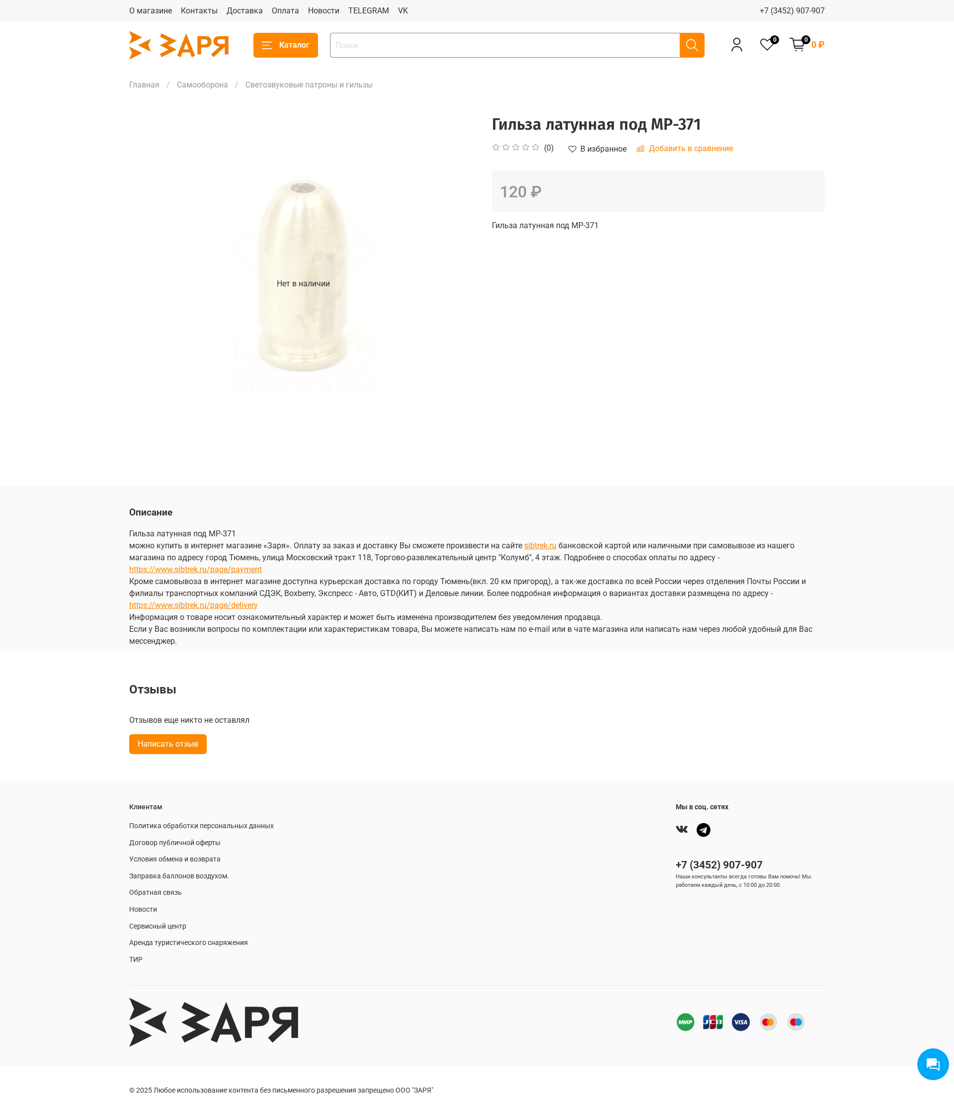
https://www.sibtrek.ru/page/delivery (193, 605)
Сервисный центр (157, 926)
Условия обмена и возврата (175, 859)
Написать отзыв (168, 744)
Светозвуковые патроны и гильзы (309, 84)
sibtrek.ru (540, 545)
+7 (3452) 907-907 (792, 10)
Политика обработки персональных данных (201, 826)
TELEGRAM (368, 10)
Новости (323, 10)
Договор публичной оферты (175, 843)
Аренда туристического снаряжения (188, 943)
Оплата (285, 10)
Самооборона (202, 84)
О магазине (150, 10)
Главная (144, 84)
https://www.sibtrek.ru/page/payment (195, 569)
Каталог (294, 45)
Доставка (245, 10)
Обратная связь (155, 892)
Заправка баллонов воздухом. (179, 876)
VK (403, 10)
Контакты (199, 10)
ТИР (136, 959)
